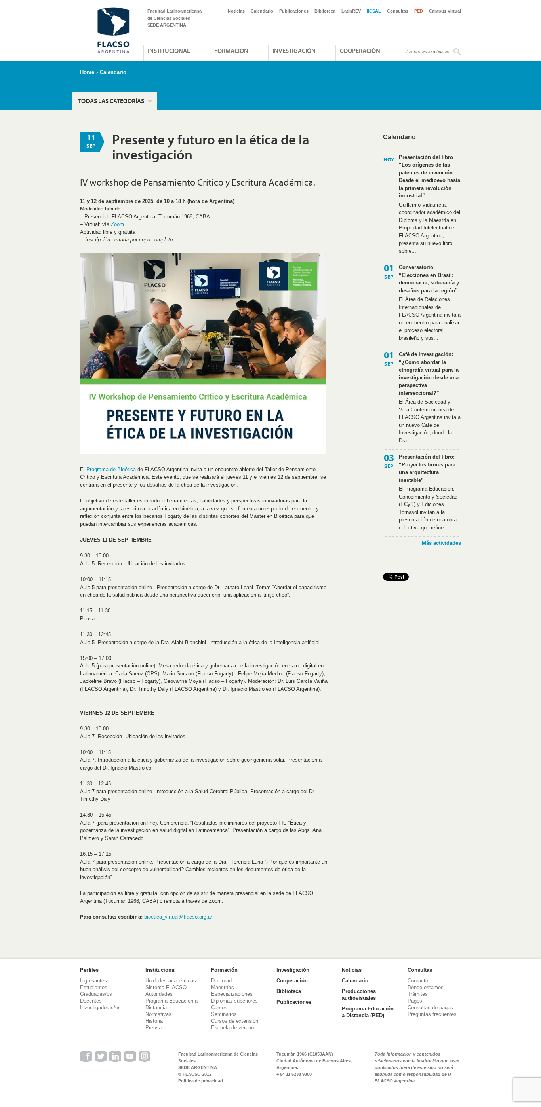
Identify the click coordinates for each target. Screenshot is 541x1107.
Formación (231, 51)
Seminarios (224, 1014)
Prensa (153, 1028)
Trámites (418, 994)
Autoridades (159, 994)
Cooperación (360, 51)
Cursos (219, 1007)
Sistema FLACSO (166, 987)
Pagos (415, 1001)
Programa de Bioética (111, 469)
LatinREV (351, 11)
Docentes (91, 1001)
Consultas (397, 11)
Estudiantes (93, 987)
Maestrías (222, 987)
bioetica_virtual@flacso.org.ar (178, 917)
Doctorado (222, 981)
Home (87, 72)
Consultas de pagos (430, 1007)
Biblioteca (324, 11)
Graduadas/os (96, 994)
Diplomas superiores (234, 1001)
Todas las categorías (111, 101)
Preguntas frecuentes (432, 1014)
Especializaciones (232, 994)
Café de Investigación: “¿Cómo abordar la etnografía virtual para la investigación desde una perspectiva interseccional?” (429, 373)
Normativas (158, 1014)
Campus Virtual (445, 11)
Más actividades (441, 543)
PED (418, 11)
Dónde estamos (426, 987)
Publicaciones (294, 11)
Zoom (117, 224)
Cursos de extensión (234, 1021)
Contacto (418, 981)
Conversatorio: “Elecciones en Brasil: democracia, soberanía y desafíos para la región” (429, 279)
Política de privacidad (200, 1081)
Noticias (236, 11)
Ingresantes (93, 981)
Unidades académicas (170, 981)
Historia (154, 1021)
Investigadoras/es (100, 1007)
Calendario (262, 11)
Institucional (169, 51)
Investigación (294, 51)
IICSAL (374, 11)
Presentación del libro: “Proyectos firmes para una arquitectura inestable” (427, 468)
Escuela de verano (232, 1028)
